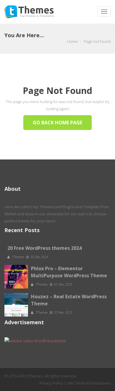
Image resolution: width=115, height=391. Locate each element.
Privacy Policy (51, 383)
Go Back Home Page (57, 122)
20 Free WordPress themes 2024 (44, 248)
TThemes (18, 257)
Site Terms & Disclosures (89, 383)
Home (72, 41)
